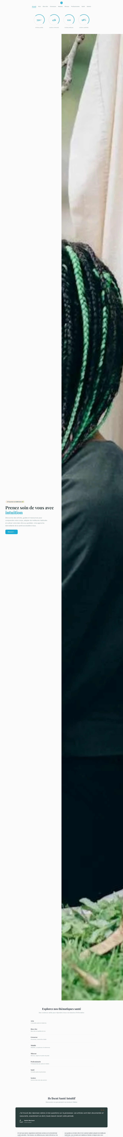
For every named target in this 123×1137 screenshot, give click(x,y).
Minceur (67, 6)
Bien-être (45, 6)
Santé (83, 6)
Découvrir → (11, 532)
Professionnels (75, 6)
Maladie (60, 6)
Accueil (34, 6)
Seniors (89, 6)
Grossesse (53, 6)
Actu (39, 6)
